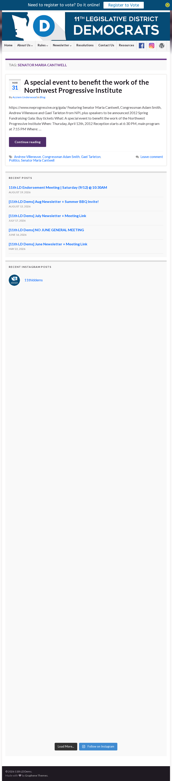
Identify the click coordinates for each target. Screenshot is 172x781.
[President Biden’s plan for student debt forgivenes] (47, 357)
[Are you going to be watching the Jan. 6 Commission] (47, 492)
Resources (126, 45)
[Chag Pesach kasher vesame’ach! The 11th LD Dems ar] (125, 717)
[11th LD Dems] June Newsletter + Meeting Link (48, 244)
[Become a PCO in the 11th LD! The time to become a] (47, 627)
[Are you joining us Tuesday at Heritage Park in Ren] (125, 357)
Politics (14, 160)
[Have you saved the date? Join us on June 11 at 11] (125, 537)
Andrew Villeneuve (27, 157)
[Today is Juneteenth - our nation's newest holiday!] (125, 447)
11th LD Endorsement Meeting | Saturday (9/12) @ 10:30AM (58, 187)
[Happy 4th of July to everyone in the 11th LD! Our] (47, 447)
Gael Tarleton (91, 157)
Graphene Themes (36, 775)
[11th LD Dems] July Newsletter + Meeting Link (47, 215)
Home (8, 45)
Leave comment (152, 157)
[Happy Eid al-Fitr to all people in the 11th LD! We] (125, 627)
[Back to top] (162, 771)
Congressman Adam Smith (61, 157)
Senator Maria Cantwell (37, 160)
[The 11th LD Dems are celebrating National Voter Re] (47, 312)
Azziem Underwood (25, 97)
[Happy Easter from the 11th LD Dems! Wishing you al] (47, 717)
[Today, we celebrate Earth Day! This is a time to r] (125, 672)
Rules (42, 45)
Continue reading (28, 142)
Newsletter (61, 45)
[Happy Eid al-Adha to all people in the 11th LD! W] (125, 402)
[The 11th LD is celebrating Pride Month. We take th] (125, 492)
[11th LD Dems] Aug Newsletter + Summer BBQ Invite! (54, 201)
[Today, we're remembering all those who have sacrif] (47, 582)
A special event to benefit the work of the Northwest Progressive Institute (86, 86)
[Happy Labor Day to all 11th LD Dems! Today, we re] (125, 312)
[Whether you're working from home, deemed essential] (47, 672)
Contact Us (106, 45)
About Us (24, 45)
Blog (42, 97)
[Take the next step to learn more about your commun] (125, 582)
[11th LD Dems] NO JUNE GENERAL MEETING (46, 230)
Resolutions (85, 45)
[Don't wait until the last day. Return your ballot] (47, 402)
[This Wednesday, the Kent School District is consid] (47, 537)
